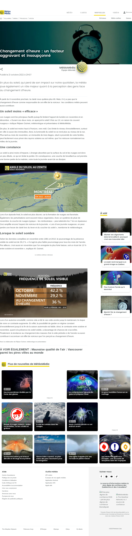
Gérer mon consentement (9, 488)
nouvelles (7, 18)
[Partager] (1, 69)
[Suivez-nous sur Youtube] (111, 476)
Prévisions (23, 18)
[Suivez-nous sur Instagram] (106, 476)
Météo (15, 18)
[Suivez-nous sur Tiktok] (116, 476)
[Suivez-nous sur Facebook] (101, 476)
